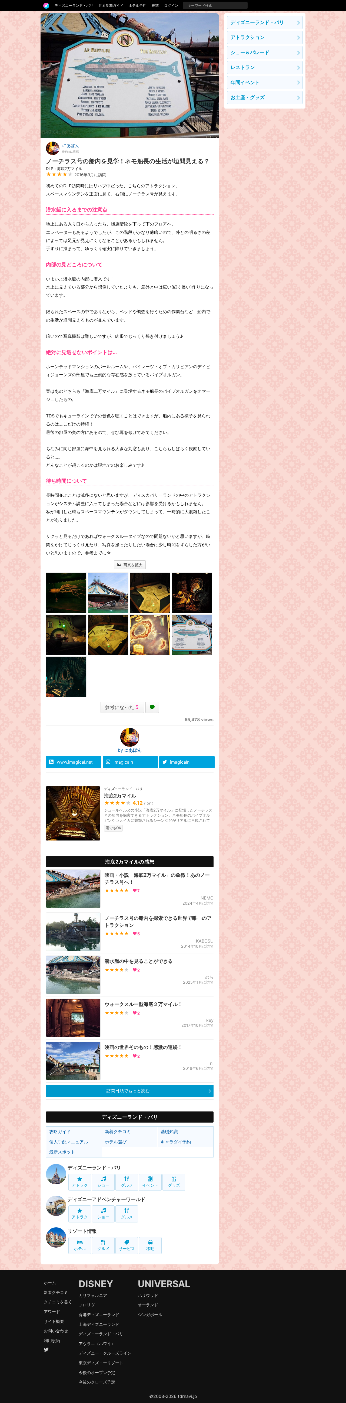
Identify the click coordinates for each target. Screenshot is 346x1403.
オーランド (148, 1304)
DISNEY (96, 1283)
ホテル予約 (137, 5)
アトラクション (248, 37)
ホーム (50, 1282)
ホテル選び (116, 1141)
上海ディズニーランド (99, 1324)
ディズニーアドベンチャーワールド (106, 1199)
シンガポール (150, 1314)
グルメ (127, 1185)
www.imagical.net (75, 762)
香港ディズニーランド (99, 1314)
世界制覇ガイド (111, 5)
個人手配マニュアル (68, 1141)
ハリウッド (148, 1295)
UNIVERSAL (164, 1283)
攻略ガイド (60, 1131)
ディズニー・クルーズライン (105, 1353)
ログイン (171, 5)
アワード (52, 1311)
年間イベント (245, 82)
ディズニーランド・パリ (74, 5)
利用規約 (52, 1340)
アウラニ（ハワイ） (97, 1343)
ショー (103, 1185)
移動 (150, 1248)
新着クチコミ (118, 1131)
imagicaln (123, 762)
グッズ (174, 1185)
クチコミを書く (58, 1301)
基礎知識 (169, 1131)
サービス (127, 1248)
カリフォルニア (93, 1295)
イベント (150, 1185)
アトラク (80, 1185)
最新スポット (62, 1152)
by (130, 750)
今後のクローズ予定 (97, 1382)
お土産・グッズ (248, 97)
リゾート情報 (82, 1231)
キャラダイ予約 (176, 1141)
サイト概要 (54, 1321)
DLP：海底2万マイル (64, 168)
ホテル (80, 1248)
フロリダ (87, 1304)
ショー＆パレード (250, 52)
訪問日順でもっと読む (128, 1090)
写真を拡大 (132, 564)
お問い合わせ (56, 1330)
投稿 (155, 5)
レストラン (243, 67)
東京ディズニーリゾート (101, 1362)
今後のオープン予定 (97, 1372)
